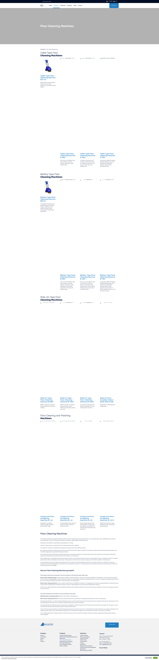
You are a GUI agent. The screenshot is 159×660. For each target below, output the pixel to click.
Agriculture (82, 648)
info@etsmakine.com (107, 644)
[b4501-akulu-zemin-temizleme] (88, 179)
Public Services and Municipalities (88, 647)
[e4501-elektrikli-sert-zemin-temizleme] (88, 58)
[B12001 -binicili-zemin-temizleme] (88, 302)
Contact (80, 5)
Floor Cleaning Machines (65, 639)
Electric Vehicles (63, 645)
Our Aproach (43, 637)
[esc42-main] (48, 73)
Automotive (83, 644)
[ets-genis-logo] (46, 625)
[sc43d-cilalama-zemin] (108, 420)
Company (69, 5)
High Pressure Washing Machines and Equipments (68, 637)
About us (42, 635)
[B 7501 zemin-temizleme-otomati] (108, 179)
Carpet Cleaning (84, 635)
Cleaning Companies (85, 637)
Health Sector (83, 639)
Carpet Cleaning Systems (65, 635)
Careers (42, 638)
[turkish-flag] (116, 1)
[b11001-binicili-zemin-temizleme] (68, 302)
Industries (62, 5)
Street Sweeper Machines (66, 644)
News (75, 5)
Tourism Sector (83, 641)
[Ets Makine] (42, 5)
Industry (82, 642)
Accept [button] (155, 657)
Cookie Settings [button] (148, 657)
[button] (114, 5)
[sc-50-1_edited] (88, 420)
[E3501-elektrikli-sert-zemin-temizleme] (68, 58)
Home (50, 5)
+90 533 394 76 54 (107, 643)
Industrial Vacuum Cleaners (66, 641)
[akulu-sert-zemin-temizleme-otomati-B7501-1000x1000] (108, 58)
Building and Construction (86, 645)
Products (56, 5)
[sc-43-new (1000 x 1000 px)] (68, 420)
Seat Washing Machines (65, 642)
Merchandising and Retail (86, 650)
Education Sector (84, 638)
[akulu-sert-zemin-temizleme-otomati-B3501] (68, 179)
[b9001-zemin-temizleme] (48, 302)
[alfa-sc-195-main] (108, 302)
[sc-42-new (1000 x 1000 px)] (48, 420)
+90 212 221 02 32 (105, 641)
